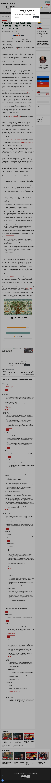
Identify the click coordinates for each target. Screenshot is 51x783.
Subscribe (36, 17)
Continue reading (25, 20)
